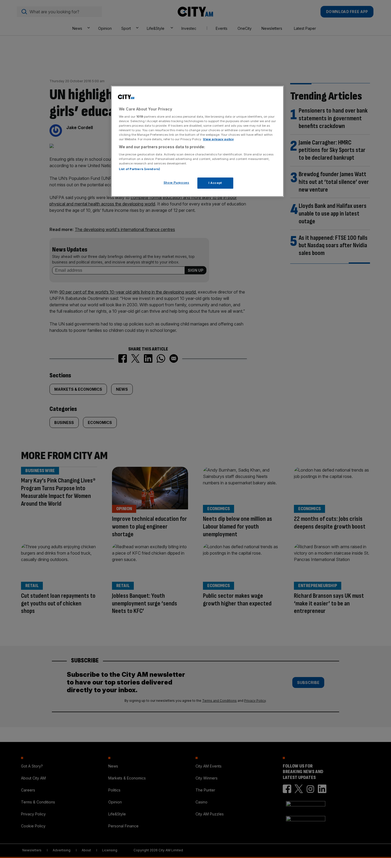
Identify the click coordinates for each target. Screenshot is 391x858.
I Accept (215, 183)
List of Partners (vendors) (139, 169)
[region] (197, 141)
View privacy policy (218, 139)
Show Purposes (176, 182)
